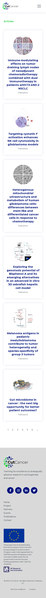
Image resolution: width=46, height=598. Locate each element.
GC (23, 583)
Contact (32, 589)
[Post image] (23, 45)
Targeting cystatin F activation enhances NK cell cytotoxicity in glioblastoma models (23, 139)
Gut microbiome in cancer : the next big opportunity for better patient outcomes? (23, 405)
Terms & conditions (17, 589)
